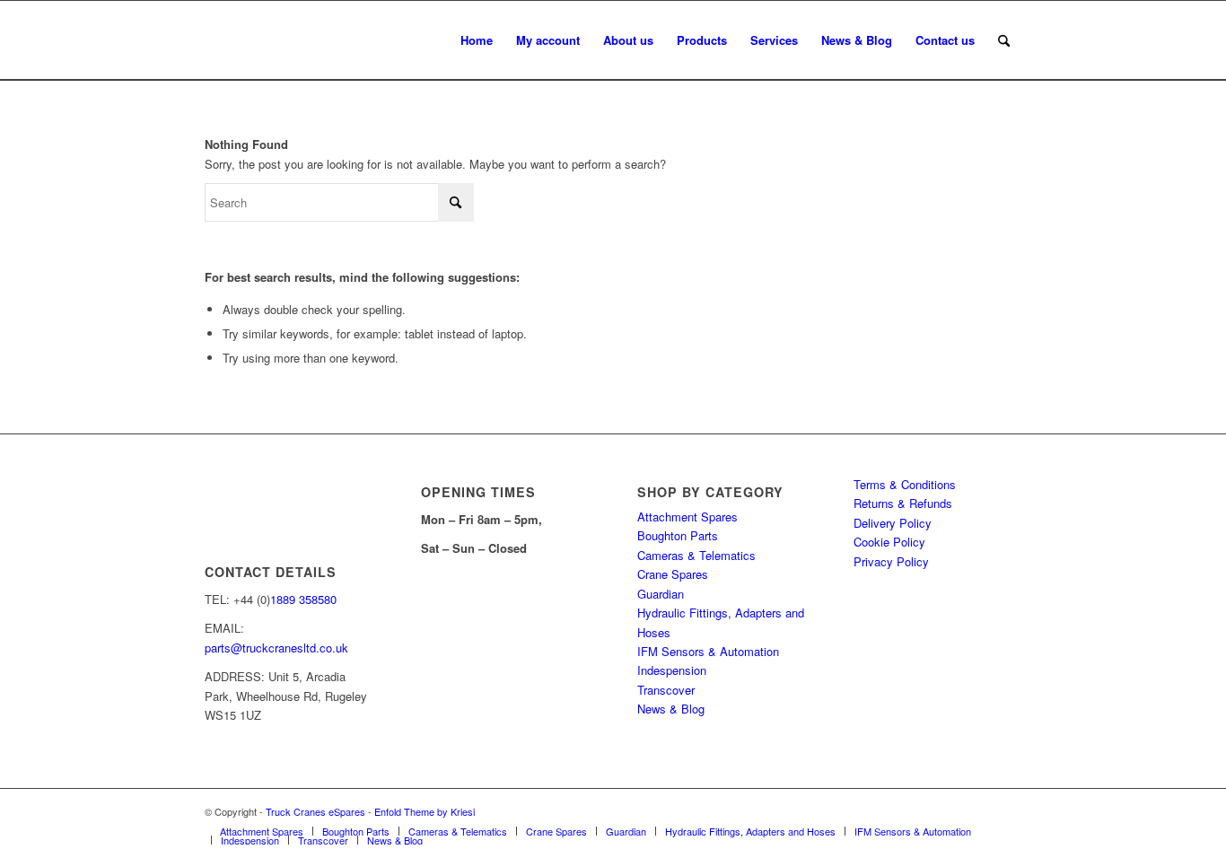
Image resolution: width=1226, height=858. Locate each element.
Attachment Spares (687, 516)
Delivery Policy (893, 522)
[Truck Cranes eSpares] (339, 40)
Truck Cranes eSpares (315, 811)
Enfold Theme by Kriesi (424, 811)
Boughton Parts (677, 535)
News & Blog (671, 708)
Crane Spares (672, 573)
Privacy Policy (891, 561)
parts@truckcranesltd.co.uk (276, 647)
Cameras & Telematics (696, 555)
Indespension (671, 670)
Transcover (666, 689)
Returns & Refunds (903, 503)
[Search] (1003, 40)
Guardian (660, 593)
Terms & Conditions (905, 484)
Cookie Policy (889, 541)
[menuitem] (476, 40)
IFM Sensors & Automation (708, 651)
